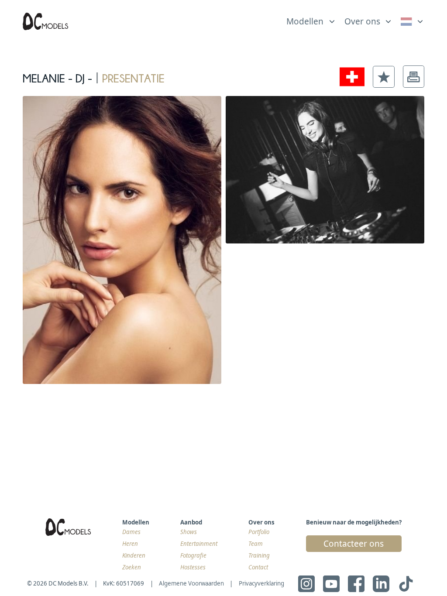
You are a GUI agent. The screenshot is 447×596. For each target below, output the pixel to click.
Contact (258, 567)
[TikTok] (406, 583)
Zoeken (131, 567)
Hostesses (193, 567)
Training (259, 555)
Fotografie (193, 555)
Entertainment (198, 544)
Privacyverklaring (261, 583)
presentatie (133, 76)
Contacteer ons (353, 543)
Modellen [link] (304, 21)
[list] (311, 19)
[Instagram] (306, 583)
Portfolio (258, 532)
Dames (131, 532)
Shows (188, 532)
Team (255, 544)
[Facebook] (356, 583)
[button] (384, 77)
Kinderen (133, 555)
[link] (413, 21)
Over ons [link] (362, 21)
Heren (130, 544)
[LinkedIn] (381, 583)
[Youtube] (331, 583)
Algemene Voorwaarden (191, 583)
